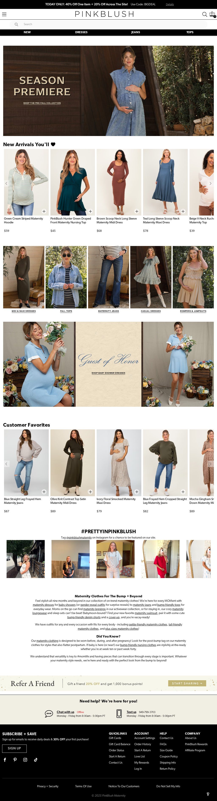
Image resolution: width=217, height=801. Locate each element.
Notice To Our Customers (123, 786)
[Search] (204, 14)
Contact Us (115, 762)
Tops (189, 32)
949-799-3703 (147, 712)
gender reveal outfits (92, 605)
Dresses (81, 32)
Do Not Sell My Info (168, 786)
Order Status (116, 750)
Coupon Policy (169, 756)
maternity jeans (142, 605)
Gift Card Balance (119, 744)
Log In (138, 769)
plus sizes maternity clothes (121, 629)
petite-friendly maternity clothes (148, 624)
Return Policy (167, 769)
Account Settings (144, 738)
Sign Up (14, 748)
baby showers (67, 605)
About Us (190, 738)
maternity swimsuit (146, 613)
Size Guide (166, 750)
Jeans (135, 32)
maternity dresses (43, 605)
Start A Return (117, 756)
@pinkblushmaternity (79, 537)
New (27, 32)
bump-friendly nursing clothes (138, 645)
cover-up (114, 617)
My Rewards (141, 762)
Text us (131, 712)
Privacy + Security (47, 786)
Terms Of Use (83, 786)
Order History (142, 744)
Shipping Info (168, 762)
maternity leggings (94, 609)
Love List (139, 756)
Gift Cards (115, 738)
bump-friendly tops (168, 605)
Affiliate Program (195, 750)
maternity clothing (47, 641)
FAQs (163, 744)
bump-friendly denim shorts (84, 617)
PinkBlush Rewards (196, 744)
